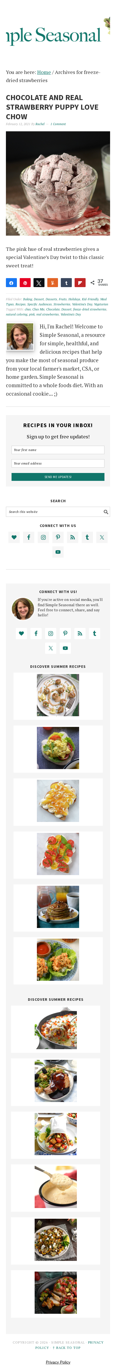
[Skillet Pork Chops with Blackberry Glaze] (56, 1100)
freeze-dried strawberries (89, 309)
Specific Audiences (39, 304)
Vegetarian (101, 304)
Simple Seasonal (58, 29)
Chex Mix (38, 309)
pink (32, 314)
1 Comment (58, 124)
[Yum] (53, 282)
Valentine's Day (82, 304)
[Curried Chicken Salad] (58, 767)
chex (28, 309)
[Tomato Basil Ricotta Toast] (58, 873)
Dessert (39, 299)
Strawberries (61, 304)
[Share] (11, 282)
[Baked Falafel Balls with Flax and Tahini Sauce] (58, 714)
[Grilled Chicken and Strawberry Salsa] (56, 1311)
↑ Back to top (66, 1348)
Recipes (20, 304)
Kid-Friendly (90, 299)
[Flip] (80, 282)
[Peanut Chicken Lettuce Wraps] (58, 978)
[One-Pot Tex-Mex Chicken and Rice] (56, 1047)
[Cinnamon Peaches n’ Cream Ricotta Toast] (58, 820)
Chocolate (53, 309)
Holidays (74, 299)
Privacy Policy (58, 1362)
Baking (27, 299)
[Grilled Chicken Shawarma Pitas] (56, 1153)
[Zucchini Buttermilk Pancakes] (58, 926)
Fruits (63, 299)
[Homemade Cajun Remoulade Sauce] (56, 1206)
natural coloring (16, 314)
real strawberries (47, 314)
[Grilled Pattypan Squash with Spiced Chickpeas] (56, 1259)
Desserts (51, 299)
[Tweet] (39, 282)
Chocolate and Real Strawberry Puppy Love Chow (52, 106)
